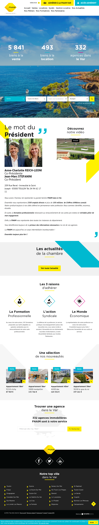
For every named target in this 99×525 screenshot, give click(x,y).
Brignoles (54, 504)
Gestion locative (63, 8)
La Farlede (33, 504)
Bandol (54, 493)
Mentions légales (31, 513)
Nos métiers (29, 11)
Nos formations (43, 11)
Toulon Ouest (78, 490)
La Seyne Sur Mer (35, 490)
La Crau (32, 500)
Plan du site (23, 513)
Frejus (8, 490)
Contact (45, 513)
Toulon (8, 486)
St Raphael (78, 486)
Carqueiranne (78, 504)
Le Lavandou (56, 497)
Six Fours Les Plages (58, 490)
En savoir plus (44, 523)
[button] (8, 261)
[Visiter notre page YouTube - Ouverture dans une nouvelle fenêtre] (60, 464)
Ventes (35, 8)
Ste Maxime (10, 500)
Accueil (27, 8)
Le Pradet (55, 500)
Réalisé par (78, 514)
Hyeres (31, 486)
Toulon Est (33, 493)
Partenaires (39, 513)
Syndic (51, 8)
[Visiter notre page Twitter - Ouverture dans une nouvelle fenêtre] (49, 464)
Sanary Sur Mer (56, 486)
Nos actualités (78, 8)
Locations (43, 8)
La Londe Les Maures (14, 504)
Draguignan (10, 493)
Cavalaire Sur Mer (12, 497)
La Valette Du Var (35, 497)
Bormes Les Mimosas (81, 500)
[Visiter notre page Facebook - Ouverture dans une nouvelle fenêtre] (39, 464)
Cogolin (76, 497)
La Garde (77, 493)
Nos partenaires (58, 11)
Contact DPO (51, 513)
